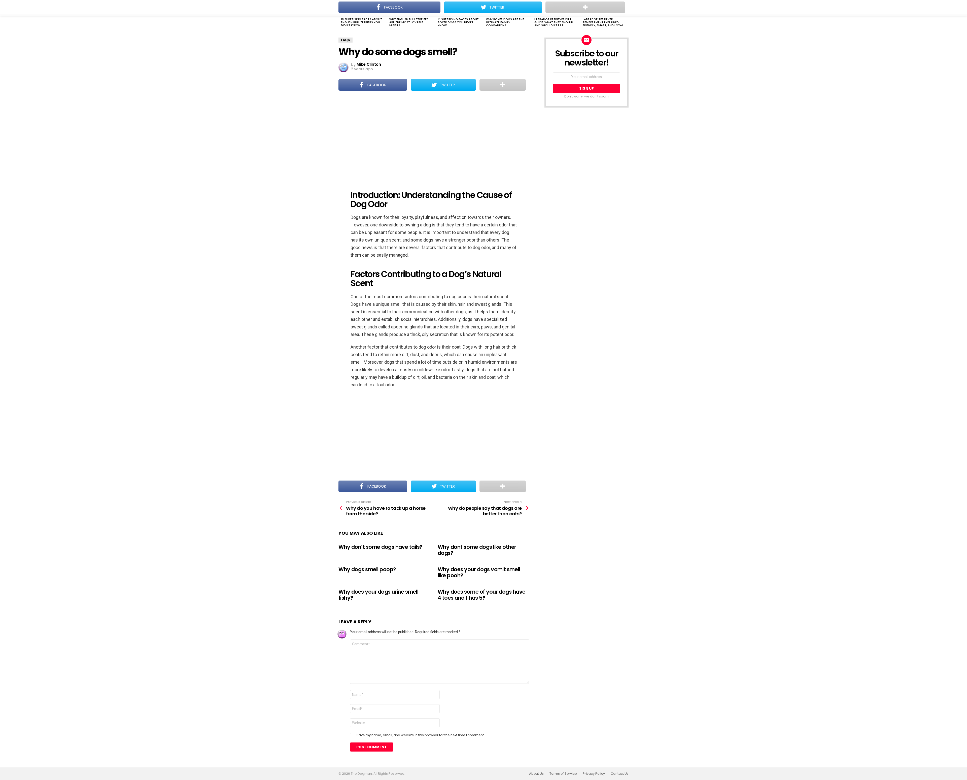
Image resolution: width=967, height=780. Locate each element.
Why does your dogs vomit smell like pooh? (479, 572)
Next (626, 23)
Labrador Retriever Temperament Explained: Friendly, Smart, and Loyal (603, 22)
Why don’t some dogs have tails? (380, 547)
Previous (340, 23)
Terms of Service (563, 774)
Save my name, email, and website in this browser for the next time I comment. (421, 735)
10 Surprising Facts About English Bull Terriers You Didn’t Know (361, 22)
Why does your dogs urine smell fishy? (378, 594)
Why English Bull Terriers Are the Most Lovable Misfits (409, 22)
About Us (536, 774)
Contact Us (620, 774)
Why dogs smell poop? (367, 569)
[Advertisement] (434, 137)
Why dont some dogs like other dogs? (477, 550)
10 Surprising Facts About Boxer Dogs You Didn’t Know (458, 22)
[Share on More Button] (502, 85)
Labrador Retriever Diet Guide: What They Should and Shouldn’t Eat (553, 22)
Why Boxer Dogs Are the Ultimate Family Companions (505, 22)
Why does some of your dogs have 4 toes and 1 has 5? (482, 594)
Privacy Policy (594, 774)
